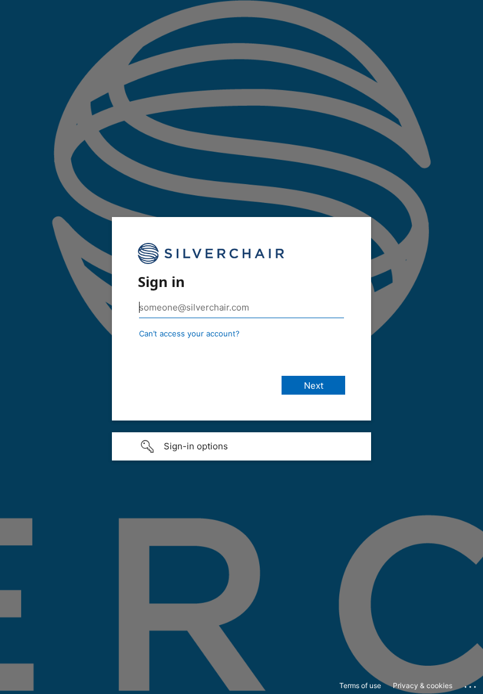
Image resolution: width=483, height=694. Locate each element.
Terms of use (360, 685)
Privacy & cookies (422, 685)
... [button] (471, 684)
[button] (241, 446)
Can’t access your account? (189, 333)
